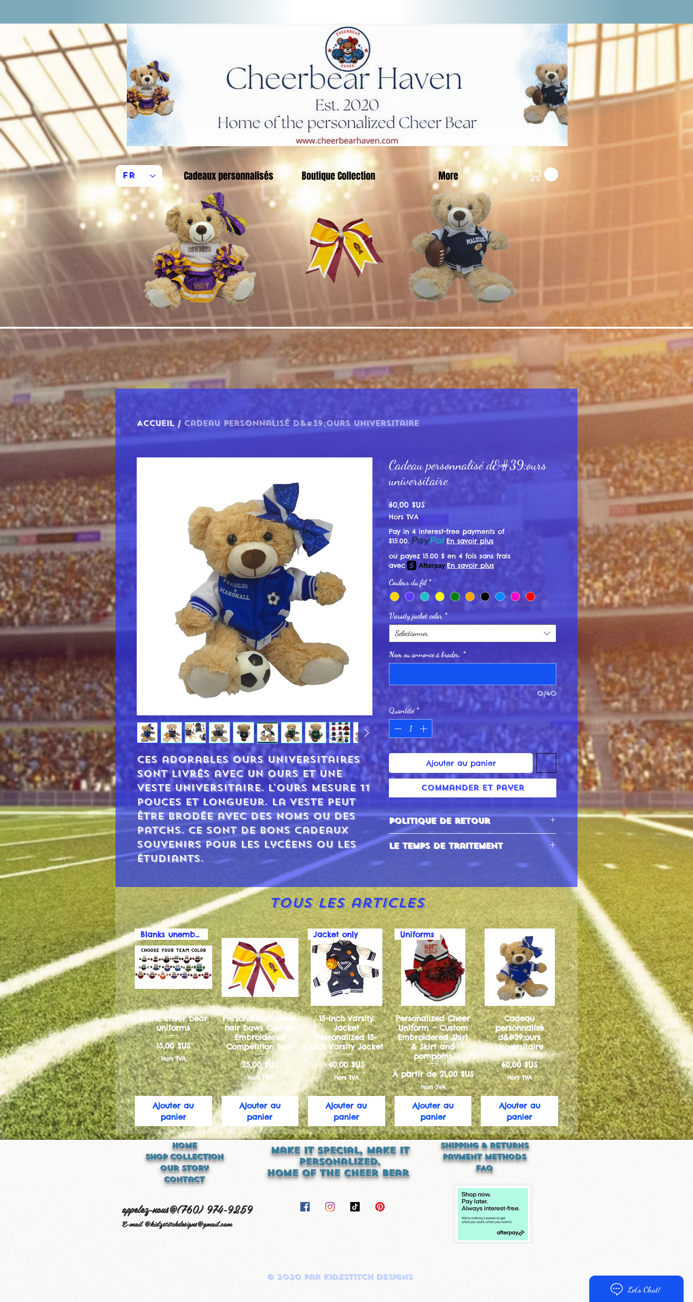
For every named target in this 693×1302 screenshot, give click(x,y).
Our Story (184, 1168)
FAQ (484, 1168)
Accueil (155, 423)
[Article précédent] (121, 966)
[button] (544, 174)
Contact (184, 1179)
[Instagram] (330, 1206)
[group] (347, 1027)
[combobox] (472, 633)
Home (184, 1145)
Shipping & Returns (484, 1145)
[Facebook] (305, 1206)
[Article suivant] (572, 966)
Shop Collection (184, 1156)
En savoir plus (470, 541)
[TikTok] (355, 1206)
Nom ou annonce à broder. (427, 654)
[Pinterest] (380, 1206)
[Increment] (424, 729)
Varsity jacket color (418, 615)
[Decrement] (397, 729)
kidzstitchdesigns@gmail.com (191, 1223)
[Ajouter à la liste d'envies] (546, 763)
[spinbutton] (411, 729)
